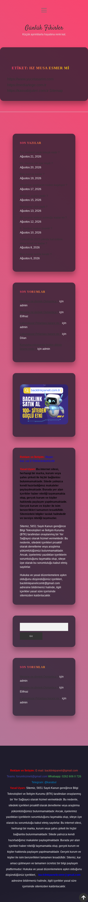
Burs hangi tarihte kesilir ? (36, 254)
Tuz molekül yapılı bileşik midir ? (40, 152)
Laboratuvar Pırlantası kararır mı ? (40, 323)
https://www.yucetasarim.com (30, 79)
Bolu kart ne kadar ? (32, 174)
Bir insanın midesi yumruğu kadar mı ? (43, 217)
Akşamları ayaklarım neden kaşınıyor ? (43, 185)
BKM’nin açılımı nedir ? (34, 196)
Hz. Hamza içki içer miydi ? (36, 163)
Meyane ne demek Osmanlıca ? (39, 301)
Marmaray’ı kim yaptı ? (33, 206)
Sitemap (56, 91)
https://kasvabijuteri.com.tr (28, 91)
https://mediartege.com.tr (26, 85)
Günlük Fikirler (44, 28)
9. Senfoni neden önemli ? (36, 228)
